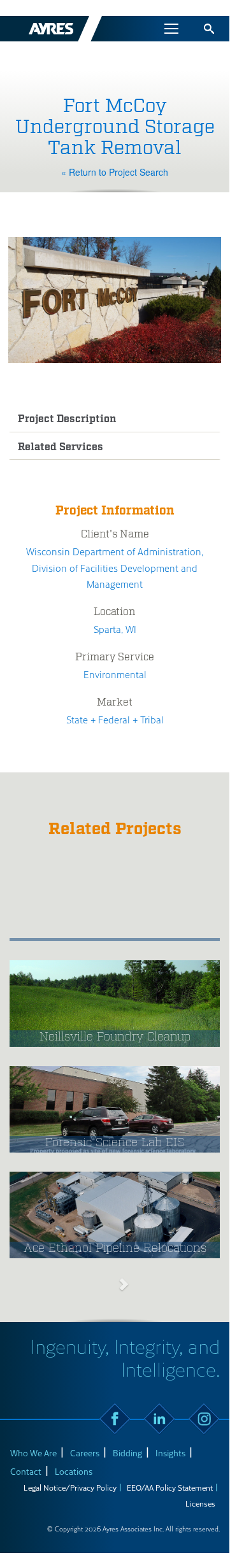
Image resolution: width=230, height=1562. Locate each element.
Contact (25, 1471)
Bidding (127, 1452)
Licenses (200, 1503)
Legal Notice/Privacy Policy (70, 1487)
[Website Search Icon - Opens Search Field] (209, 28)
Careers (84, 1452)
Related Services (60, 447)
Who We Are (33, 1452)
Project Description (67, 419)
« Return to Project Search (114, 172)
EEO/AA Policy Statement (170, 1487)
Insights (170, 1452)
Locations (73, 1471)
